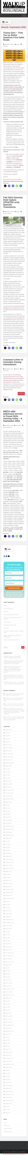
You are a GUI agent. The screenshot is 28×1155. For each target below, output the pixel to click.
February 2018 (9, 1016)
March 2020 (8, 943)
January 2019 (8, 986)
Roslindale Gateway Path (10, 625)
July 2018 (7, 1001)
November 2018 (9, 989)
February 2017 (9, 1052)
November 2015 (9, 1094)
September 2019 (9, 962)
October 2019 (8, 959)
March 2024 (8, 817)
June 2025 (7, 772)
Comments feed (8, 1128)
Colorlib (13, 1152)
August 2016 (8, 1067)
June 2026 (7, 735)
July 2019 (7, 968)
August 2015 (8, 1103)
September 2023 (9, 835)
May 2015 (7, 1112)
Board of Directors (8, 608)
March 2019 (8, 980)
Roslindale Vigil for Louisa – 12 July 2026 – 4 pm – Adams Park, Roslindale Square (14, 683)
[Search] (22, 647)
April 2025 (7, 778)
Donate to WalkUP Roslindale (11, 614)
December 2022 (9, 859)
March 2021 (8, 910)
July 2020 (7, 931)
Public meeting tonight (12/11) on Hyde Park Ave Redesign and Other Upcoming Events (14, 718)
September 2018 (9, 995)
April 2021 (7, 907)
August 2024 (8, 802)
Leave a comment (7, 213)
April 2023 (7, 850)
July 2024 (7, 805)
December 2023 (9, 826)
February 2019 (9, 983)
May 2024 (7, 811)
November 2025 (9, 757)
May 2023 (7, 847)
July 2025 (7, 769)
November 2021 (9, 892)
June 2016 (7, 1073)
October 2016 (8, 1061)
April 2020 (7, 940)
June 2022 (7, 874)
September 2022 (9, 868)
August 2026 (8, 729)
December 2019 (9, 952)
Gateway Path (15, 228)
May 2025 (7, 775)
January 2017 (8, 1055)
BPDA (16, 375)
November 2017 (9, 1025)
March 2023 (8, 853)
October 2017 (8, 1028)
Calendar (6, 611)
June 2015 (7, 1109)
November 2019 (9, 955)
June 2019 (7, 971)
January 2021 (8, 916)
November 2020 (9, 922)
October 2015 (8, 1097)
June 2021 (7, 904)
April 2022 (7, 877)
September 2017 (9, 1031)
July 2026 (7, 732)
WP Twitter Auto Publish (8, 1154)
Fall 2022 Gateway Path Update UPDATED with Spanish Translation (13, 202)
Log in (5, 1122)
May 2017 (7, 1043)
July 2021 (7, 901)
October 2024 (8, 796)
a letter (9, 375)
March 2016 (8, 1082)
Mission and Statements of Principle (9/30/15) (13, 618)
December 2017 (9, 1022)
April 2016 (7, 1079)
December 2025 (9, 754)
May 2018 (7, 1007)
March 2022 (8, 880)
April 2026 (7, 741)
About (5, 605)
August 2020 (8, 928)
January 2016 (8, 1088)
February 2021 (9, 913)
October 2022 (8, 865)
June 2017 (7, 1040)
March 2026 (8, 744)
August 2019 (8, 965)
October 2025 (8, 760)
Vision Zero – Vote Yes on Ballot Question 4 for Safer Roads (13, 36)
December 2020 (9, 919)
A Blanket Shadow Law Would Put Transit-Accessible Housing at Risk (12, 657)
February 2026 (9, 747)
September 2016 (9, 1064)
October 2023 (8, 832)
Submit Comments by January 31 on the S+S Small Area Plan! (13, 694)
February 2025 (9, 784)
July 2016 (7, 1070)
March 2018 (8, 1013)
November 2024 (9, 793)
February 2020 (9, 946)
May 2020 (7, 937)
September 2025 (9, 763)
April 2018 (7, 1010)
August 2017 (8, 1034)
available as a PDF (7, 389)
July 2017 (7, 1037)
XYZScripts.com (22, 1154)
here (16, 147)
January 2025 (8, 787)
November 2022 (9, 862)
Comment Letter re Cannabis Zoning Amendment (13, 362)
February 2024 (9, 820)
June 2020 (7, 934)
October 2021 (8, 895)
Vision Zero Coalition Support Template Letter (13, 631)
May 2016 (7, 1076)
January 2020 (8, 949)
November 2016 (9, 1058)
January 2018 (8, 1019)
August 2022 (8, 871)
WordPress (23, 1152)
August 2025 (8, 766)
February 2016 (9, 1085)
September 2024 (9, 799)
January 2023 (8, 856)
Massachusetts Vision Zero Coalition (12, 64)
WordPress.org (7, 1131)
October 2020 (8, 925)
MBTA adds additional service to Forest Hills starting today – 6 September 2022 (12, 416)
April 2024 (7, 814)
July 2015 (7, 1106)
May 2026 (7, 738)
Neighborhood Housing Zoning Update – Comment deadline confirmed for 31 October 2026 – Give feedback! (14, 662)
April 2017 (7, 1046)
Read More (21, 393)
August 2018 (8, 998)
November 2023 (9, 829)
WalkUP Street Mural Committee (12, 640)
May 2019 (7, 974)
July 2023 (7, 841)
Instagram (17, 167)
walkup (17, 44)
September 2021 (9, 898)
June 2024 (7, 808)
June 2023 (7, 844)
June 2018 (7, 1004)
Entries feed (7, 1125)
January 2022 (8, 886)
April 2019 (7, 977)
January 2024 (8, 823)
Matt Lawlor (18, 425)
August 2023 (8, 838)
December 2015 (9, 1091)
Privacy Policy (7, 622)
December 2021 (9, 889)
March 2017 (8, 1049)
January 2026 (8, 750)
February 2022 (9, 883)
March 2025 (8, 781)
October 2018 (8, 992)
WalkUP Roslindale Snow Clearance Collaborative (12, 636)
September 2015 (9, 1100)
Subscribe (6, 628)
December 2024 (9, 790)
